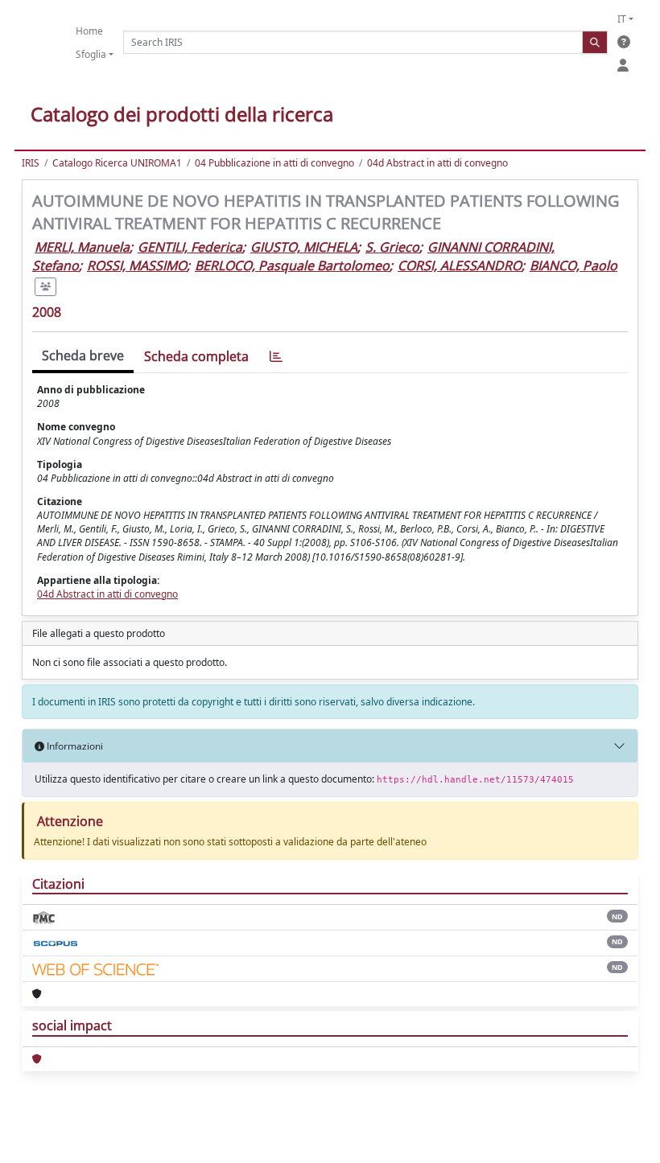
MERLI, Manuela (82, 247)
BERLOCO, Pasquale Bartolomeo (292, 265)
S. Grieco (392, 247)
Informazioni (73, 746)
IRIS (30, 163)
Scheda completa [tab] (196, 356)
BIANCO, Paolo (573, 265)
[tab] (276, 357)
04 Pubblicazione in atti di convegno (274, 163)
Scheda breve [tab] (83, 355)
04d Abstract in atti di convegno (437, 163)
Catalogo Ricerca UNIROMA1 (117, 163)
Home (89, 31)
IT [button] (621, 19)
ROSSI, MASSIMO (137, 265)
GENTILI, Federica (190, 247)
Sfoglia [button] (91, 54)
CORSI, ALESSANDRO (460, 265)
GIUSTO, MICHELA (303, 247)
